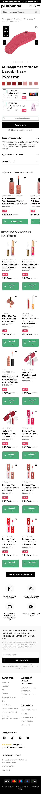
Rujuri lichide (14, 21)
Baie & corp (6, 705)
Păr (3, 690)
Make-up (29, 19)
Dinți (4, 701)
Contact (24, 714)
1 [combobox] (3, 95)
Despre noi (25, 725)
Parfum (5, 694)
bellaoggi (19, 19)
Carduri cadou (27, 721)
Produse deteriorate (10, 712)
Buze (4, 21)
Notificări (6, 770)
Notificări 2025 (8, 766)
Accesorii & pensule (9, 697)
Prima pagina (8, 19)
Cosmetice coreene (10, 708)
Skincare (5, 686)
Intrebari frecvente (29, 710)
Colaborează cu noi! (29, 717)
